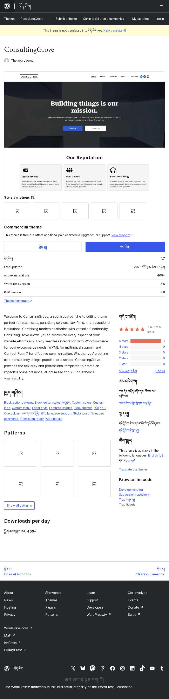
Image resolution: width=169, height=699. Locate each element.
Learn (91, 593)
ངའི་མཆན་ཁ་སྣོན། (128, 371)
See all (160, 371)
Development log (131, 489)
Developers (95, 607)
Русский (129, 460)
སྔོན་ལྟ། (43, 247)
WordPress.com (18, 628)
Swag (134, 614)
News (8, 600)
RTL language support (56, 413)
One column (12, 413)
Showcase (53, 593)
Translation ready (32, 418)
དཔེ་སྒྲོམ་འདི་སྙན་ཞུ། (129, 430)
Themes (9, 18)
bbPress (12, 643)
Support (93, 600)
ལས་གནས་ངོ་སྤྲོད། (30, 413)
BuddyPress (15, 650)
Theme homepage (16, 300)
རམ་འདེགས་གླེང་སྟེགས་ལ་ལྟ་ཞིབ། (135, 403)
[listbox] (57, 469)
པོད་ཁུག (66, 402)
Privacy (9, 614)
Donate (135, 607)
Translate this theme (133, 469)
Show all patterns (19, 505)
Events (133, 600)
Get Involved (138, 593)
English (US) (156, 455)
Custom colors (82, 402)
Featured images (60, 408)
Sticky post (81, 413)
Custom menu (21, 408)
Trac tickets (127, 504)
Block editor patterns (18, 402)
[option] (20, 453)
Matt (10, 635)
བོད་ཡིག (18, 668)
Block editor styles (47, 402)
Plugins (50, 607)
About (8, 593)
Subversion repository (134, 494)
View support (120, 235)
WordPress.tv (99, 614)
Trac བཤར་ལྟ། (127, 499)
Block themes (83, 408)
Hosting (10, 607)
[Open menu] (162, 6)
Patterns (51, 614)
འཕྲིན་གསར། (100, 408)
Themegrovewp (22, 60)
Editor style (40, 408)
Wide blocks (53, 418)
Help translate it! (114, 30)
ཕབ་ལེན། (125, 247)
